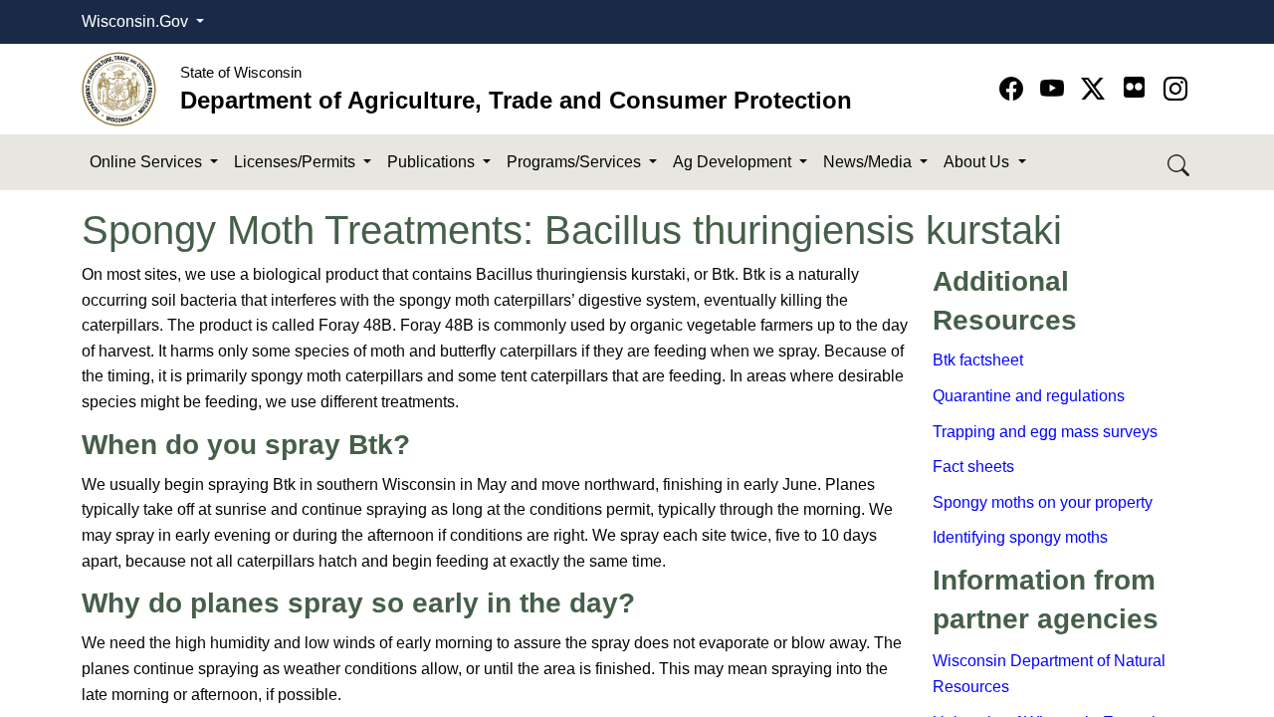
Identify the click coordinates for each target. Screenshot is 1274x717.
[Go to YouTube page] (1055, 89)
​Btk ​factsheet (978, 360)
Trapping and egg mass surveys (1045, 431)
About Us (978, 161)
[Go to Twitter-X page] (1096, 89)
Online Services (148, 161)
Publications (433, 161)
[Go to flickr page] (1134, 87)
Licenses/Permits (296, 161)
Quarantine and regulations (1029, 395)
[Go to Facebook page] (1014, 89)
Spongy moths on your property (1043, 502)
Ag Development (734, 161)
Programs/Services (576, 161)
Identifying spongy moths (1020, 537)
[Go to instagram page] (1175, 89)
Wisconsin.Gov (137, 21)
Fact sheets (973, 466)
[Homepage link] (119, 88)
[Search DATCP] (1180, 162)
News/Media (869, 161)
